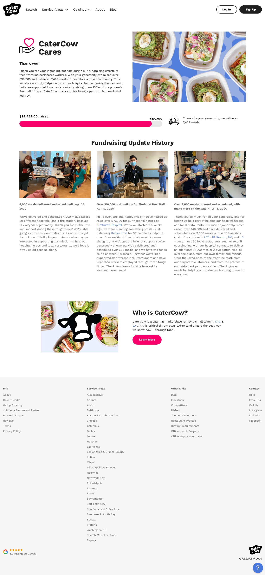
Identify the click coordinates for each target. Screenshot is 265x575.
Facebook (255, 420)
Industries (177, 400)
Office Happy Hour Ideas (187, 436)
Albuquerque (95, 394)
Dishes (175, 410)
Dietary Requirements (185, 425)
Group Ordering (12, 405)
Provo (90, 493)
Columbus (93, 425)
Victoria (92, 524)
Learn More (147, 339)
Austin (91, 405)
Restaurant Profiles (183, 420)
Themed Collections (184, 415)
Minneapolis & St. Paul (101, 467)
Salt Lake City (96, 503)
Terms (7, 425)
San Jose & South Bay (101, 514)
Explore (91, 540)
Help (252, 394)
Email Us (255, 400)
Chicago (92, 420)
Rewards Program (14, 415)
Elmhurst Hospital (109, 225)
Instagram (255, 410)
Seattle (91, 519)
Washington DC (96, 530)
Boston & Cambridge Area (103, 415)
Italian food (119, 233)
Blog (113, 9)
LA (241, 237)
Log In (226, 9)
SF (213, 237)
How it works (11, 400)
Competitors (179, 405)
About (100, 9)
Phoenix (92, 488)
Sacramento (95, 498)
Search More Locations (102, 535)
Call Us (253, 405)
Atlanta (91, 400)
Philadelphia (94, 483)
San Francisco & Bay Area (103, 509)
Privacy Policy (12, 431)
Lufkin (91, 457)
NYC (207, 237)
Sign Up (251, 9)
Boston (221, 237)
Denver (91, 436)
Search (31, 9)
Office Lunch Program (185, 431)
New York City (96, 478)
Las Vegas (93, 446)
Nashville (93, 472)
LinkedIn (254, 415)
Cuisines (82, 10)
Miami (91, 462)
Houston (92, 441)
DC (230, 237)
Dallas (91, 431)
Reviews (8, 420)
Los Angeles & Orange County (105, 451)
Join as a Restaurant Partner (21, 410)
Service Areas (55, 10)
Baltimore (93, 410)
